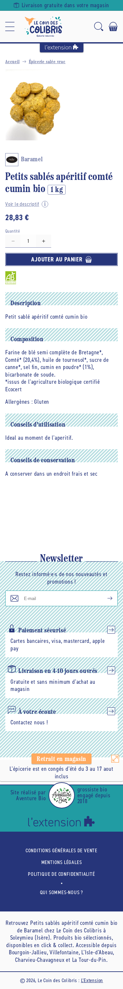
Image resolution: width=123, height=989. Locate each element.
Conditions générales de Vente (61, 850)
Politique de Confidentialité (61, 874)
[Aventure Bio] (62, 795)
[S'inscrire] (105, 598)
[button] (9, 26)
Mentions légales (61, 862)
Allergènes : (19, 402)
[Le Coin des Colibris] (43, 26)
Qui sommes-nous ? (61, 892)
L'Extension (92, 980)
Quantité (12, 231)
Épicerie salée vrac (47, 62)
